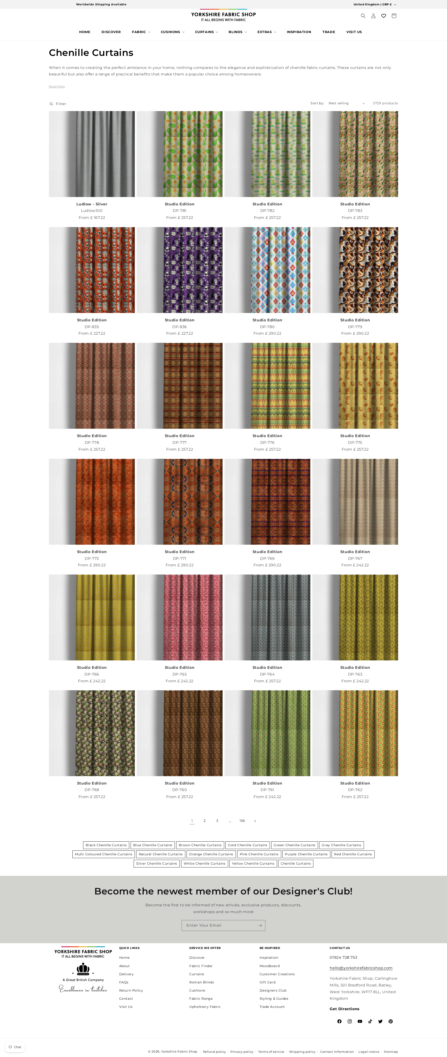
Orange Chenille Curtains (211, 854)
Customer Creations (277, 974)
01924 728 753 (343, 957)
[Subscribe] (260, 925)
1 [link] (192, 821)
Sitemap (391, 1052)
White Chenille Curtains (205, 863)
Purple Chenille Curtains (306, 854)
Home (124, 957)
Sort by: (317, 103)
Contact (126, 998)
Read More (57, 86)
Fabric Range (201, 998)
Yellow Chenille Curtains (253, 863)
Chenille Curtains (296, 863)
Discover (197, 957)
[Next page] (255, 821)
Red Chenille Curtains (353, 854)
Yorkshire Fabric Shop (179, 1051)
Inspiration (269, 957)
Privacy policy (242, 1052)
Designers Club (273, 990)
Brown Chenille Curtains (200, 845)
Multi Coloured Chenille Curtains (103, 854)
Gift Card (267, 982)
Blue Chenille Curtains (152, 845)
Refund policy (214, 1052)
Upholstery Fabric (205, 1007)
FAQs (124, 982)
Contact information (337, 1052)
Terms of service (271, 1052)
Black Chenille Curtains (106, 845)
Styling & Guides (274, 998)
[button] (140, 32)
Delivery (126, 974)
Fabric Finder (201, 966)
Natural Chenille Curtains (161, 854)
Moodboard (270, 966)
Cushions (197, 990)
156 (242, 821)
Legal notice (369, 1052)
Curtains (196, 974)
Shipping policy (302, 1052)
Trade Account (272, 1007)
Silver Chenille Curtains (156, 863)
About (124, 966)
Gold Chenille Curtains (247, 845)
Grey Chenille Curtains (341, 845)
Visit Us (126, 1007)
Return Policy (131, 990)
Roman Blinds (201, 982)
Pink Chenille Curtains (259, 854)
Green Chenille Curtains (294, 845)
